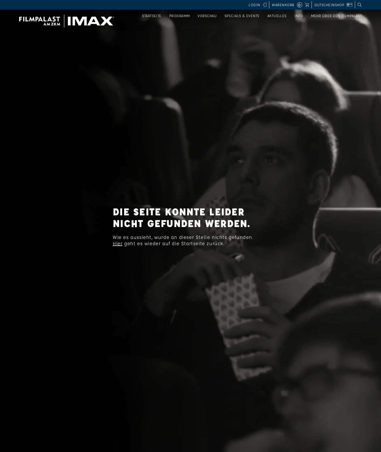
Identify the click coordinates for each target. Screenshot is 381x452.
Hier (117, 243)
